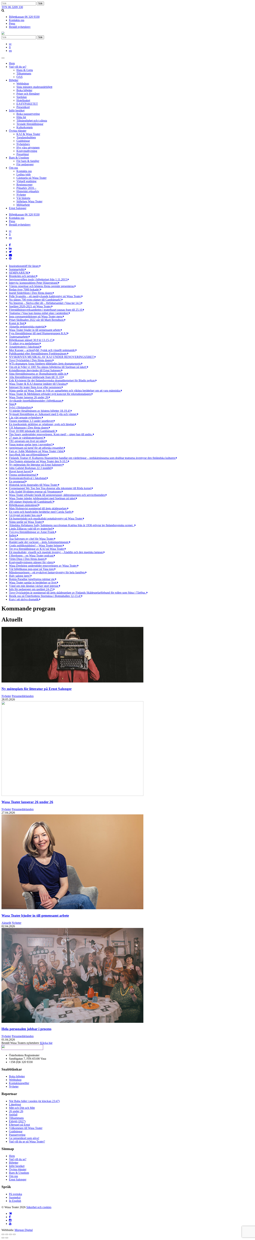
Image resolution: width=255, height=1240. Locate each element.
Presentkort (23, 107)
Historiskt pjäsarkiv (27, 191)
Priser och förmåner (28, 93)
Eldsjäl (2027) (17, 1121)
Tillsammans (23, 73)
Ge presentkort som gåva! (24, 1138)
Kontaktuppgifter (19, 1083)
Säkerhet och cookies (38, 1207)
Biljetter (13, 80)
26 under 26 (16, 1111)
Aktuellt (6, 922)
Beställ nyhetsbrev (20, 26)
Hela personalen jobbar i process (26, 1029)
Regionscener (24, 184)
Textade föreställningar (29, 124)
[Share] (6, 1234)
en (10, 50)
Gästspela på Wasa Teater (31, 177)
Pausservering (17, 1134)
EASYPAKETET (27, 103)
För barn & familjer (27, 161)
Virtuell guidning (26, 181)
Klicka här (46, 1042)
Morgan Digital (24, 1230)
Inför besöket (16, 110)
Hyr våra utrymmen (28, 147)
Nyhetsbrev (23, 144)
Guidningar (23, 140)
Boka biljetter (24, 90)
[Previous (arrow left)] (2, 1237)
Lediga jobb (23, 174)
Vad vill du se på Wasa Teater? (27, 1141)
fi (10, 47)
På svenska (15, 1194)
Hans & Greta (24, 70)
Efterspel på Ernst (19, 1124)
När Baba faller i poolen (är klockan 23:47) (34, 1101)
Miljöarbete (23, 204)
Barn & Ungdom (19, 157)
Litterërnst (15, 1104)
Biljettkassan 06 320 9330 (24, 16)
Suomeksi (15, 1197)
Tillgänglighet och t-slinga (31, 120)
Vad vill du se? (17, 66)
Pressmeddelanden (23, 696)
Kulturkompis (24, 127)
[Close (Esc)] (2, 1234)
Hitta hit (21, 117)
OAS (19, 76)
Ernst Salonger (17, 208)
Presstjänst (22, 154)
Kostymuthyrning (26, 150)
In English (15, 1200)
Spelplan (21, 97)
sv (10, 43)
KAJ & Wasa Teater (28, 134)
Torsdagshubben (26, 137)
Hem (12, 63)
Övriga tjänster (17, 130)
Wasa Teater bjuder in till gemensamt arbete (35, 915)
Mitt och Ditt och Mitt (22, 1107)
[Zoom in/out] (14, 1234)
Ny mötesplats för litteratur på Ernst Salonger (36, 689)
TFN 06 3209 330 (12, 7)
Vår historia (23, 198)
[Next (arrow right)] (6, 1237)
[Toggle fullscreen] (10, 1234)
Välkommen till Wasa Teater (25, 1128)
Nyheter (21, 194)
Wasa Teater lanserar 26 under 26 (27, 802)
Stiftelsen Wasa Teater (29, 201)
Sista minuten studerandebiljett (34, 86)
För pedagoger (25, 164)
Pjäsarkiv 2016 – (26, 188)
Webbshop (22, 83)
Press (12, 23)
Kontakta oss (16, 20)
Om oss (13, 167)
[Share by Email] (10, 255)
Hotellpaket (23, 100)
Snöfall (13, 1114)
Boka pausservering (28, 113)
